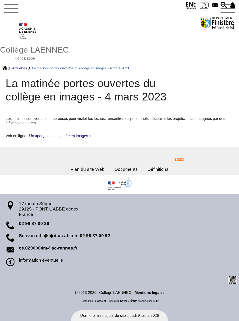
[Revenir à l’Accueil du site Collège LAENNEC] (28, 31)
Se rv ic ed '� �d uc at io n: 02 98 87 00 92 (64, 235)
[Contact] (215, 5)
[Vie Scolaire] (204, 6)
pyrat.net (100, 301)
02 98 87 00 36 (34, 223)
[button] (223, 5)
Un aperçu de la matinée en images (58, 136)
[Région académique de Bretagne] (119, 184)
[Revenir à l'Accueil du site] (7, 68)
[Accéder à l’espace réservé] (232, 5)
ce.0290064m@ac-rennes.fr (48, 248)
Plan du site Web (87, 169)
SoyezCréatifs (128, 301)
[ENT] (191, 6)
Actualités (19, 68)
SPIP (155, 301)
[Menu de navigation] (11, 9)
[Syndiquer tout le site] (179, 159)
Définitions (158, 169)
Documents (126, 169)
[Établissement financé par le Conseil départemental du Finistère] (217, 23)
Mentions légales (150, 293)
